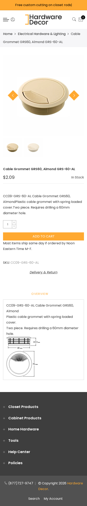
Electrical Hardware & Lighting (42, 34)
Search (34, 498)
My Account (53, 498)
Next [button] (74, 95)
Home (8, 34)
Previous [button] (12, 95)
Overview (40, 294)
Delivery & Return (43, 272)
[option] (43, 95)
